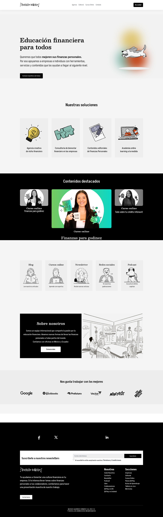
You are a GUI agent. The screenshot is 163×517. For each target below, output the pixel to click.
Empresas (128, 473)
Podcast (107, 481)
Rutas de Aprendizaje (132, 483)
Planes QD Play (130, 481)
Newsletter (107, 478)
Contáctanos (26, 497)
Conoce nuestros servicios (31, 76)
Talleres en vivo (130, 486)
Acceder (138, 5)
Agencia (74, 5)
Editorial (81, 5)
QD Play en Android (110, 491)
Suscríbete (133, 456)
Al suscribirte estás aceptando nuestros (98, 460)
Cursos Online (89, 5)
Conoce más (50, 349)
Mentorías (128, 489)
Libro (105, 483)
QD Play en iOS (109, 489)
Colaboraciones (109, 486)
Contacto (98, 5)
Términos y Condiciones (112, 460)
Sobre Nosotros (109, 473)
